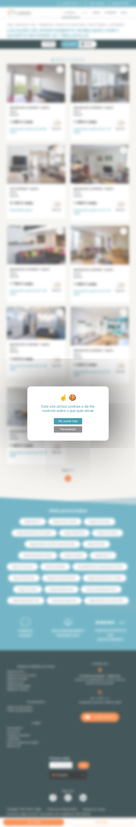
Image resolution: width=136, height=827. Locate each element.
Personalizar (68, 429)
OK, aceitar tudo (68, 421)
